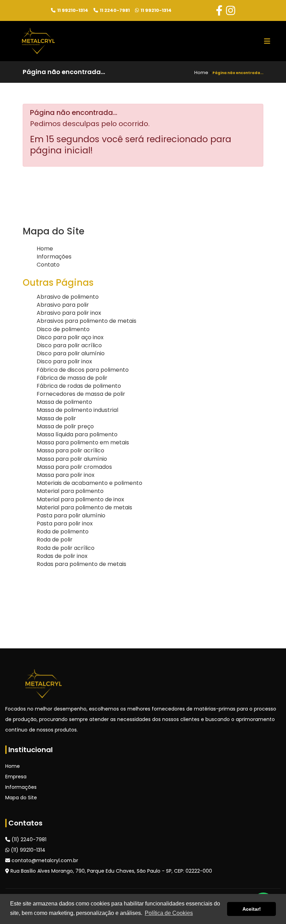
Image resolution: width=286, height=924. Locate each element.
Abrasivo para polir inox (69, 313)
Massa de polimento (64, 402)
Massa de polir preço (65, 426)
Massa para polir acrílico (70, 450)
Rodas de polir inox (62, 556)
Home (45, 249)
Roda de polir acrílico (66, 548)
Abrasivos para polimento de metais (86, 321)
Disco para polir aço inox (70, 337)
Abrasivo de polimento (68, 297)
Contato (48, 265)
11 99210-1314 (72, 11)
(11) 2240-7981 (28, 839)
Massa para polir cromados (74, 467)
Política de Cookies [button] (169, 913)
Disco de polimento (63, 329)
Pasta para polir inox (65, 523)
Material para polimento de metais (84, 507)
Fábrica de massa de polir (72, 378)
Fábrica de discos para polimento (83, 370)
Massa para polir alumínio (72, 459)
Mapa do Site (21, 797)
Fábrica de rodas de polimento (79, 386)
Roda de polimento (63, 532)
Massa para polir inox (66, 475)
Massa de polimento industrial (77, 410)
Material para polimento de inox (80, 499)
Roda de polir (55, 540)
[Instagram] (230, 10)
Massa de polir (56, 418)
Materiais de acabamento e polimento (89, 483)
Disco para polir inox (64, 361)
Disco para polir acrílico (69, 345)
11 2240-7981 (115, 11)
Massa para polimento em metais (83, 442)
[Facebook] (219, 10)
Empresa (16, 776)
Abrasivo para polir (63, 305)
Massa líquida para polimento (77, 434)
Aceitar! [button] (251, 909)
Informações (54, 257)
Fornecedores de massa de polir (81, 394)
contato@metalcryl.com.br (44, 860)
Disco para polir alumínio (71, 353)
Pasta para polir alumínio (71, 515)
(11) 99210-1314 (27, 849)
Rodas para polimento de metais (81, 564)
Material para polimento (70, 491)
